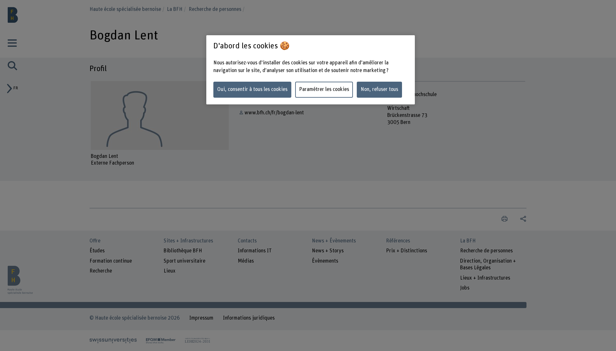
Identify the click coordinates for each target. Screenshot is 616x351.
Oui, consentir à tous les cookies (252, 89)
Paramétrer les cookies (324, 89)
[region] (310, 70)
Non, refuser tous (379, 89)
